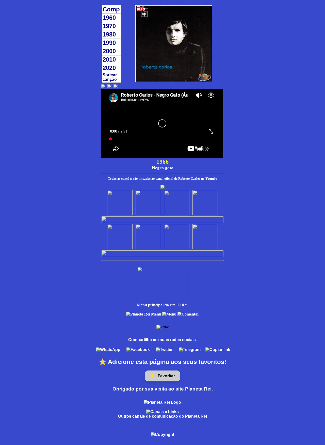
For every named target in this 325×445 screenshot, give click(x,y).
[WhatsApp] (109, 349)
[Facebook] (138, 349)
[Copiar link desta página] (217, 349)
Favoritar (162, 376)
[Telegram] (190, 349)
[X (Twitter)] (165, 349)
